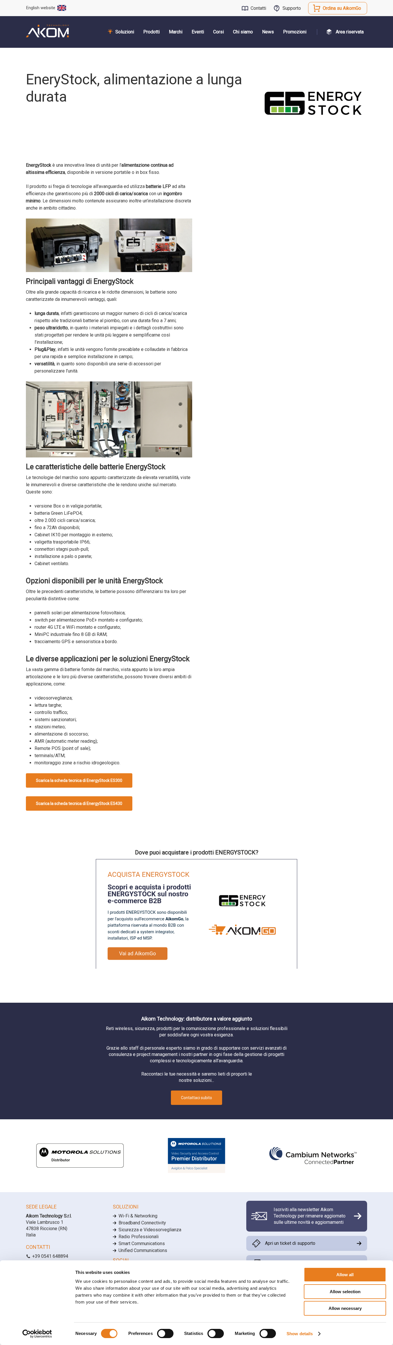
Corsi (218, 32)
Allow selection (345, 1291)
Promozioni (294, 32)
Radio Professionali (139, 1236)
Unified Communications (143, 1250)
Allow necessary (345, 1308)
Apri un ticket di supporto (290, 1243)
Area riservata (350, 32)
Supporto (292, 8)
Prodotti (151, 32)
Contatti (258, 8)
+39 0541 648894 (49, 1256)
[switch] (165, 1333)
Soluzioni (124, 32)
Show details (300, 1333)
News (268, 32)
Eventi (198, 32)
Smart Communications (142, 1243)
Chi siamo (243, 32)
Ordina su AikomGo (342, 8)
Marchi (175, 32)
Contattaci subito (196, 1097)
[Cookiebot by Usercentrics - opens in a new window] (37, 1333)
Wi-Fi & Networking (138, 1216)
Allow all (345, 1274)
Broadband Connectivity (142, 1223)
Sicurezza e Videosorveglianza (150, 1229)
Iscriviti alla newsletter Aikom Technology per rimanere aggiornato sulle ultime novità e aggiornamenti (310, 1216)
